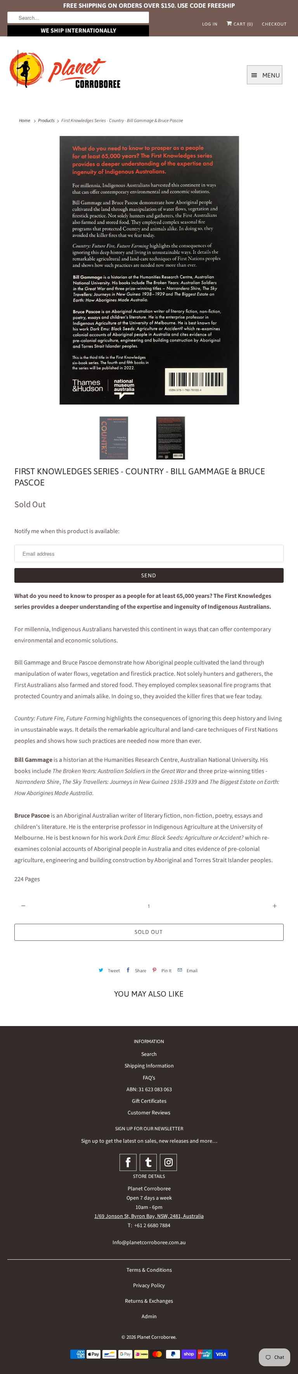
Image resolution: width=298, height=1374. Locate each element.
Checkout (274, 24)
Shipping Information (149, 1066)
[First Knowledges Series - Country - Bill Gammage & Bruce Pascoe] (148, 270)
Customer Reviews (149, 1113)
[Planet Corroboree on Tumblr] (148, 1162)
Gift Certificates (149, 1101)
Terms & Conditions (149, 1270)
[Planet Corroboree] (65, 70)
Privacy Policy (149, 1286)
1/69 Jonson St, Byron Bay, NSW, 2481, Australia (149, 1216)
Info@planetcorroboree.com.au (149, 1243)
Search (149, 1054)
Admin (149, 1317)
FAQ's (149, 1078)
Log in (210, 24)
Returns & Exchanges (149, 1301)
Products (46, 120)
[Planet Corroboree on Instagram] (168, 1162)
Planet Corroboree (156, 1337)
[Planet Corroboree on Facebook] (128, 1162)
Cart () (242, 24)
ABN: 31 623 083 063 (149, 1089)
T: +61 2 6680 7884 (149, 1225)
